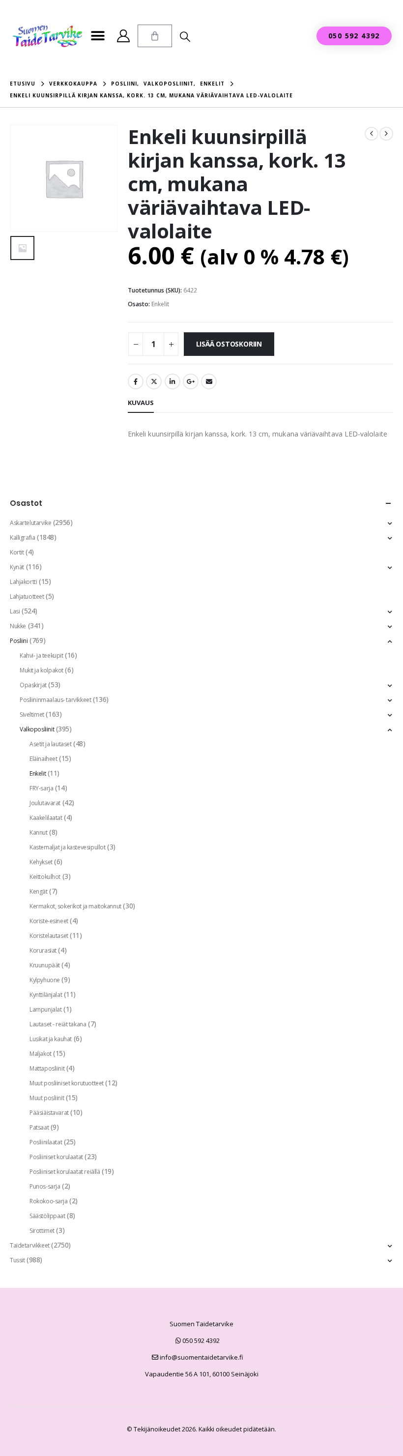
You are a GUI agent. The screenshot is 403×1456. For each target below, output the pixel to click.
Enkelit (160, 304)
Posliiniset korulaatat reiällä (64, 1171)
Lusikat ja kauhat (50, 1039)
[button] (97, 36)
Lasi (15, 611)
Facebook (136, 381)
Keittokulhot (44, 877)
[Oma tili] (123, 35)
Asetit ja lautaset (50, 744)
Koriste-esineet (48, 921)
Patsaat (39, 1127)
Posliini (19, 641)
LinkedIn (172, 381)
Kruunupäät (44, 965)
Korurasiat (43, 950)
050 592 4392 (200, 1340)
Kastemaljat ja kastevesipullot (67, 847)
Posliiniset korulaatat (56, 1157)
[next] (386, 134)
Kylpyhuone (44, 980)
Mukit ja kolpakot (41, 670)
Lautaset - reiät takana (57, 1024)
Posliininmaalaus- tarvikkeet (55, 700)
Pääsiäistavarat (49, 1112)
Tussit (17, 1260)
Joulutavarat (44, 803)
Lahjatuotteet (27, 596)
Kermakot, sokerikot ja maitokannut (75, 906)
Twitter (154, 381)
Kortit (17, 552)
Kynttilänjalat (45, 994)
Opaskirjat (33, 685)
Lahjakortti (23, 582)
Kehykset (41, 862)
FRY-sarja (41, 788)
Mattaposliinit (46, 1068)
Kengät (38, 891)
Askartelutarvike (30, 523)
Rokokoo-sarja (48, 1201)
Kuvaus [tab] (141, 402)
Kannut (38, 832)
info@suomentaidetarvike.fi (200, 1357)
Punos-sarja (44, 1186)
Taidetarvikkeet (30, 1245)
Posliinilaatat (45, 1142)
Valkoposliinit (37, 729)
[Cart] (155, 36)
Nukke (18, 626)
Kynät (17, 567)
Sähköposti (209, 381)
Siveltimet (32, 714)
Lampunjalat (45, 1009)
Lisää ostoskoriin (229, 344)
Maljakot (40, 1053)
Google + (191, 381)
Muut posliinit (46, 1098)
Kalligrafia (22, 537)
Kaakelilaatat (45, 818)
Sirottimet (42, 1230)
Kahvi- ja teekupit (41, 655)
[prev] (371, 134)
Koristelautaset (48, 936)
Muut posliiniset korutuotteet (66, 1083)
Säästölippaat (47, 1216)
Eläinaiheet (43, 759)
